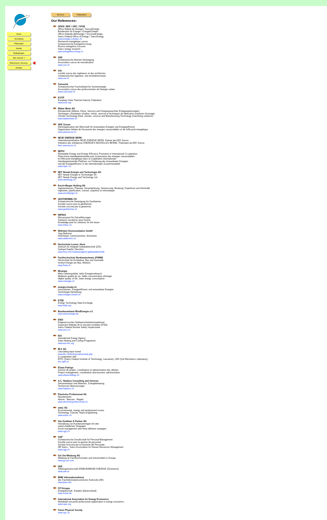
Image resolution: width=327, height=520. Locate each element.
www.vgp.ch (64, 431)
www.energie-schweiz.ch (70, 39)
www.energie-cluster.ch (69, 294)
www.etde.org (64, 305)
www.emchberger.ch (67, 193)
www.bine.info (64, 482)
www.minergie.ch (66, 281)
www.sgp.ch (64, 449)
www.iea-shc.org (66, 343)
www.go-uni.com (66, 460)
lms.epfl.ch (63, 361)
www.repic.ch (64, 166)
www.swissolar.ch (66, 91)
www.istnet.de (65, 493)
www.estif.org (64, 102)
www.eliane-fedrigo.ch (68, 375)
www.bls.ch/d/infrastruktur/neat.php (75, 354)
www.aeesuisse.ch (67, 132)
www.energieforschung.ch (70, 51)
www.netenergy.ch (67, 179)
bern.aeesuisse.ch (67, 145)
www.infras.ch (65, 225)
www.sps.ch (64, 512)
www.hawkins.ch (66, 388)
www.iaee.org (64, 504)
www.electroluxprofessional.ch (73, 402)
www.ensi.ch (64, 330)
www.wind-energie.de (68, 314)
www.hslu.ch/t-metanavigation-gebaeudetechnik (81, 252)
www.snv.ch (63, 65)
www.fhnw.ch (64, 265)
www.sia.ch (63, 78)
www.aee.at (63, 471)
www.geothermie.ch (67, 209)
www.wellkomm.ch (67, 238)
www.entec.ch (65, 415)
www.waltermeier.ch (67, 118)
